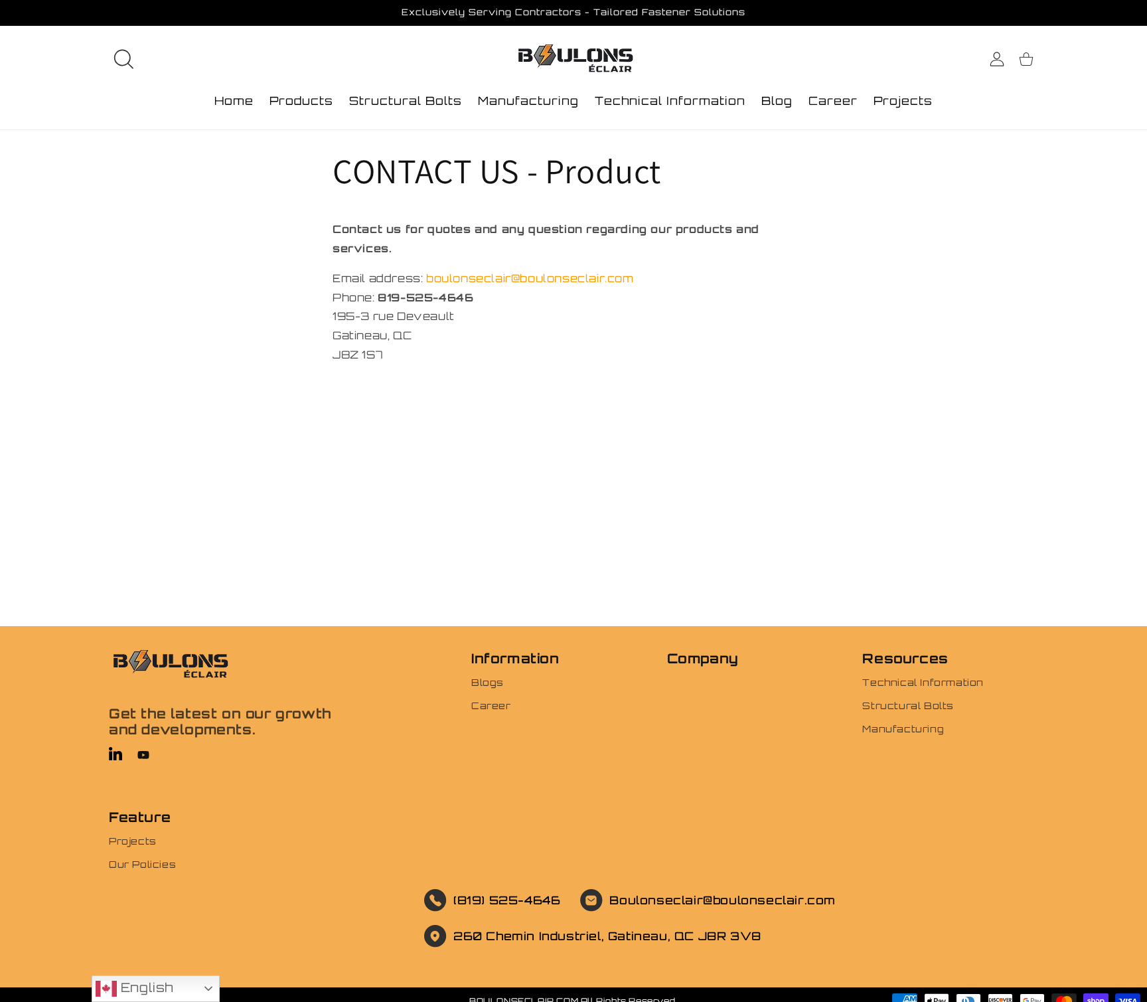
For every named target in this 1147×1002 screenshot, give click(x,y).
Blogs (487, 682)
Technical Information (923, 682)
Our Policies (142, 864)
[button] (123, 59)
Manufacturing (903, 728)
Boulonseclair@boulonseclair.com (722, 900)
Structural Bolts (908, 705)
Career (491, 705)
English (145, 987)
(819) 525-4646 (506, 900)
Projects (133, 841)
